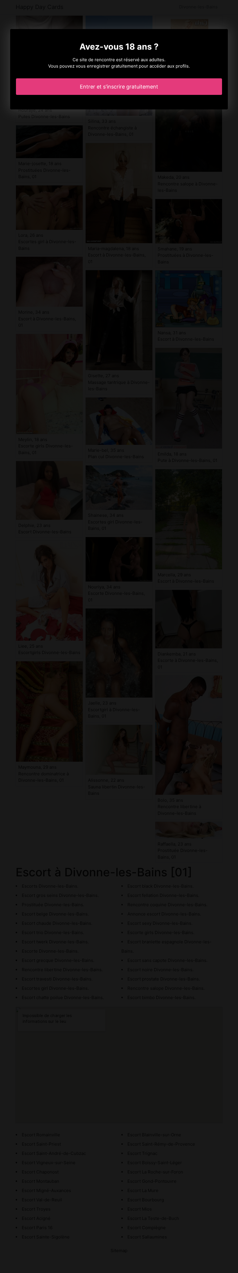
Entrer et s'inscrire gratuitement (119, 87)
